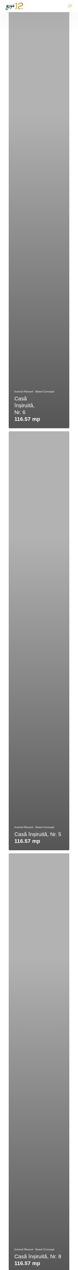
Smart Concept (44, 391)
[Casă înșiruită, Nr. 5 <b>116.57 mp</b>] (39, 640)
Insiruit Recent (23, 391)
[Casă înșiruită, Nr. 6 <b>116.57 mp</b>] (39, 218)
